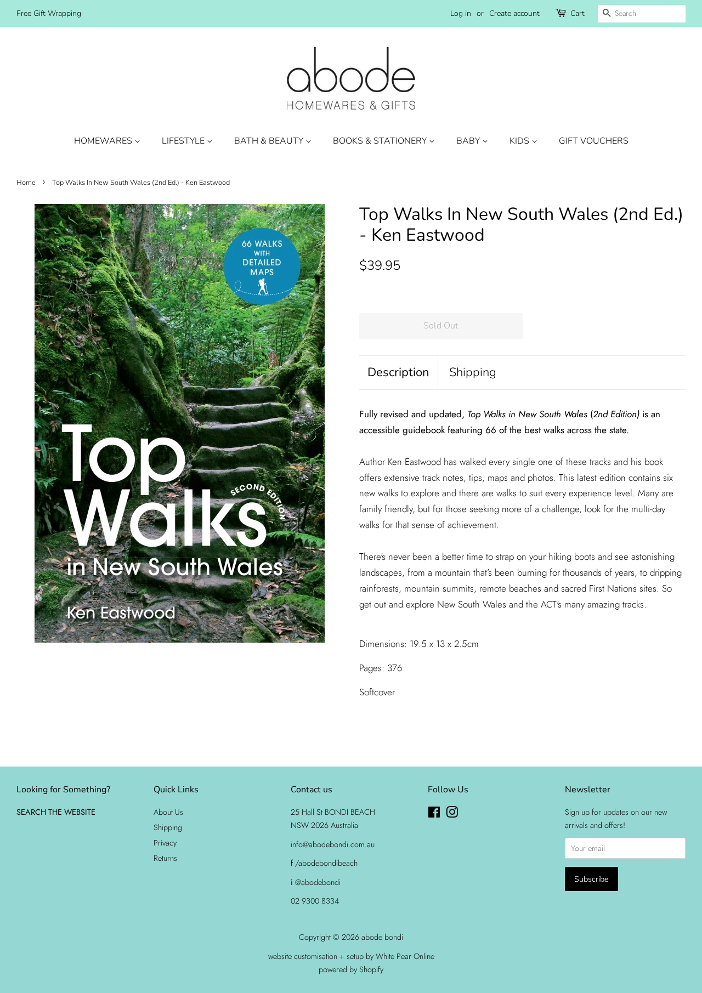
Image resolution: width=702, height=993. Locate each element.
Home (26, 183)
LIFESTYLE (184, 141)
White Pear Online (405, 956)
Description (398, 372)
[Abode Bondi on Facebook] (434, 814)
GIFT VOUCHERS (594, 141)
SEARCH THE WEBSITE (55, 812)
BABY (469, 141)
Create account (514, 13)
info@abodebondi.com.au (333, 844)
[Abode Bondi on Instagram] (452, 814)
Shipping (472, 372)
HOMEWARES (104, 141)
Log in (460, 13)
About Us (168, 812)
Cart (577, 13)
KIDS (520, 141)
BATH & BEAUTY (269, 141)
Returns (165, 858)
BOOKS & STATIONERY (381, 141)
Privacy (165, 842)
